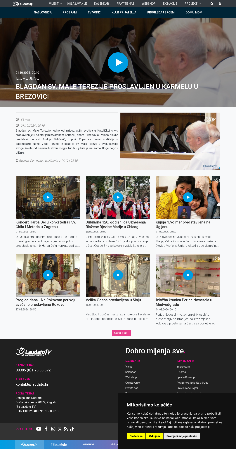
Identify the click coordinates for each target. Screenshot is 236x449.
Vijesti (52, 4)
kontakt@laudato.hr (32, 384)
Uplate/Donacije (186, 377)
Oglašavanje (77, 3)
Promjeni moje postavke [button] (181, 436)
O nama (181, 372)
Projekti (190, 4)
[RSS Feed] (66, 429)
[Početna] (24, 3)
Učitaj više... (121, 333)
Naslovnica (43, 12)
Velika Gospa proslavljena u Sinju (113, 300)
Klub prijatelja (124, 12)
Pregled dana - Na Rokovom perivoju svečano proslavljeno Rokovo (46, 302)
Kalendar (100, 4)
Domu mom (194, 12)
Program (70, 12)
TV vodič (94, 12)
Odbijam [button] (154, 436)
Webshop (149, 3)
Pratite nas (125, 3)
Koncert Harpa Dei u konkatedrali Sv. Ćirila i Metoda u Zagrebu (46, 224)
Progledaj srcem (161, 12)
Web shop (131, 377)
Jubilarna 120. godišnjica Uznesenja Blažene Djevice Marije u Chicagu (116, 224)
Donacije (170, 3)
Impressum (183, 366)
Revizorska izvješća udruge (192, 382)
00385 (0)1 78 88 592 (33, 370)
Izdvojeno (27, 78)
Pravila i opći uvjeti (187, 388)
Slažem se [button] (136, 436)
